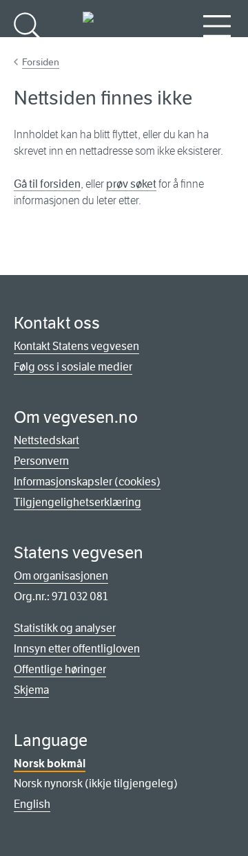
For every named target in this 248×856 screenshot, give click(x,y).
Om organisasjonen (61, 575)
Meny (217, 48)
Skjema (31, 689)
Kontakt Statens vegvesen (76, 346)
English (32, 804)
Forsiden (40, 62)
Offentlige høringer (60, 669)
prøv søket (131, 183)
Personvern (41, 461)
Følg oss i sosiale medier (73, 366)
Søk (28, 48)
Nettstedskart (46, 440)
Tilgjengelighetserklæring (77, 502)
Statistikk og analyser (65, 628)
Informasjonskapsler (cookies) (87, 481)
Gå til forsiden (47, 183)
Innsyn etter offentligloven (77, 648)
